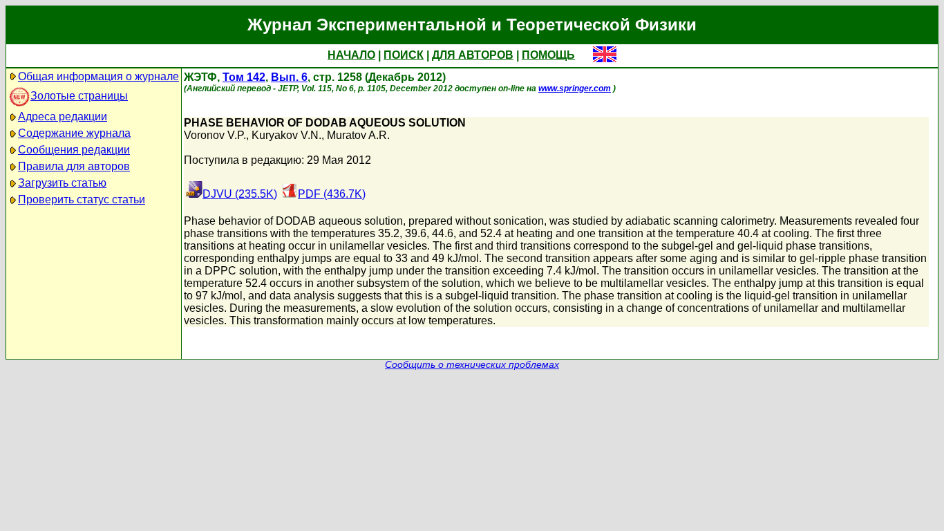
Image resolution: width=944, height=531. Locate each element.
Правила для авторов (74, 166)
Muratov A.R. (358, 135)
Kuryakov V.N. (286, 135)
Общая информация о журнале (98, 76)
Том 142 (244, 77)
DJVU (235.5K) (239, 194)
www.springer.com (574, 88)
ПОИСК (404, 55)
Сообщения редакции (74, 150)
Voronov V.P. (215, 135)
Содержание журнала (74, 133)
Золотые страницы (79, 96)
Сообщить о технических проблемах (472, 365)
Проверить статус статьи (81, 199)
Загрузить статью (62, 183)
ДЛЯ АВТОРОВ (472, 55)
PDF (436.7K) (332, 194)
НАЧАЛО (351, 55)
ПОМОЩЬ (548, 55)
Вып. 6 (289, 77)
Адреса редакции (62, 116)
